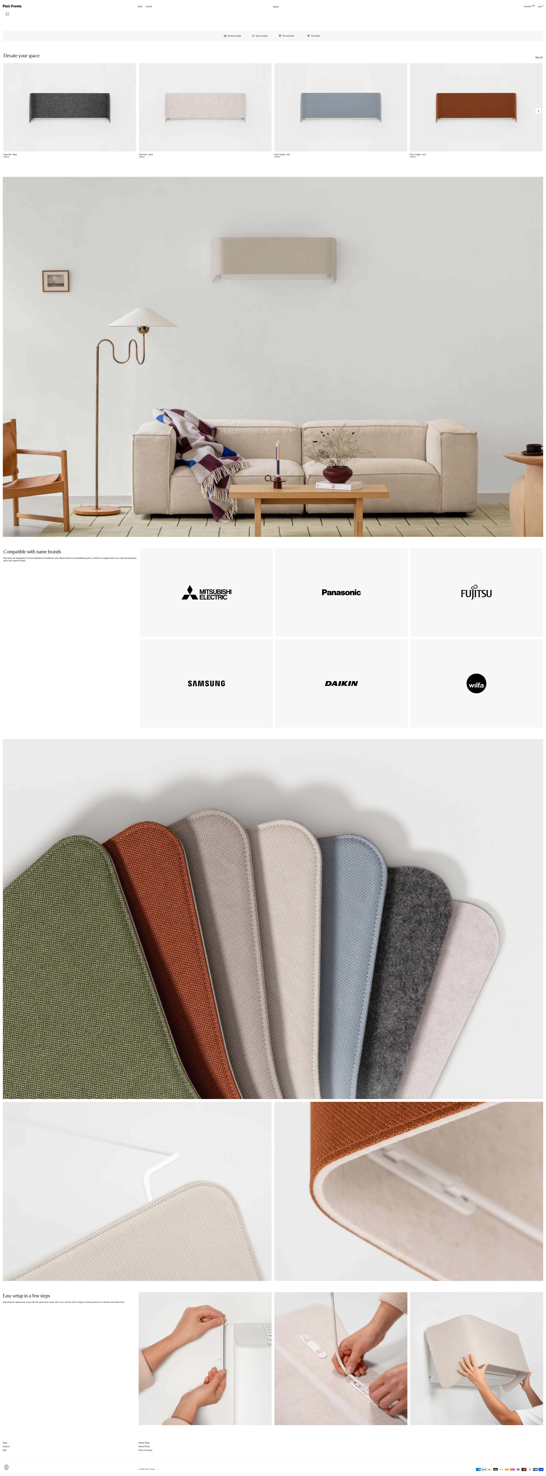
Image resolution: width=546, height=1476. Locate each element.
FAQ (4, 1451)
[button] (275, 6)
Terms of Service (145, 1451)
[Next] (538, 111)
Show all (539, 58)
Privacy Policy (144, 1443)
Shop (5, 1443)
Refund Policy (144, 1447)
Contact (6, 1447)
